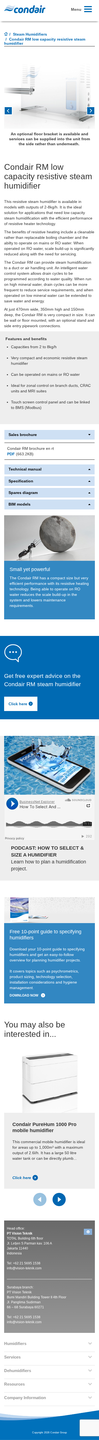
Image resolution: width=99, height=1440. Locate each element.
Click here (18, 704)
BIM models (20, 504)
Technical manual (25, 469)
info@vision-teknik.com (24, 1268)
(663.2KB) (20, 454)
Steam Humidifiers (30, 34)
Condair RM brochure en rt (30, 448)
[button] (11, 112)
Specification (21, 481)
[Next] (59, 1199)
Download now (24, 995)
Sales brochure (23, 435)
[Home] (6, 34)
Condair (24, 9)
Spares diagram (23, 493)
